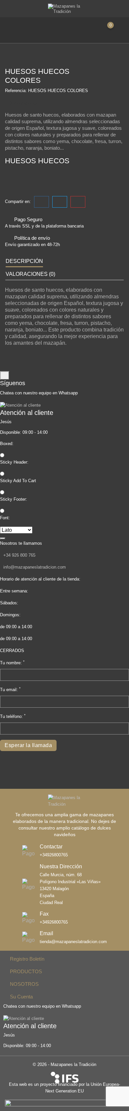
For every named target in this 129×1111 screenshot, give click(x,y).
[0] (116, 29)
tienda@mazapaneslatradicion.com (73, 941)
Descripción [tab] (24, 261)
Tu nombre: (12, 662)
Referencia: (16, 90)
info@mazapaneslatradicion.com (34, 567)
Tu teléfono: (12, 716)
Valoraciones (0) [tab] (30, 274)
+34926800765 (54, 855)
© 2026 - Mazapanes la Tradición (64, 1064)
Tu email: (10, 689)
